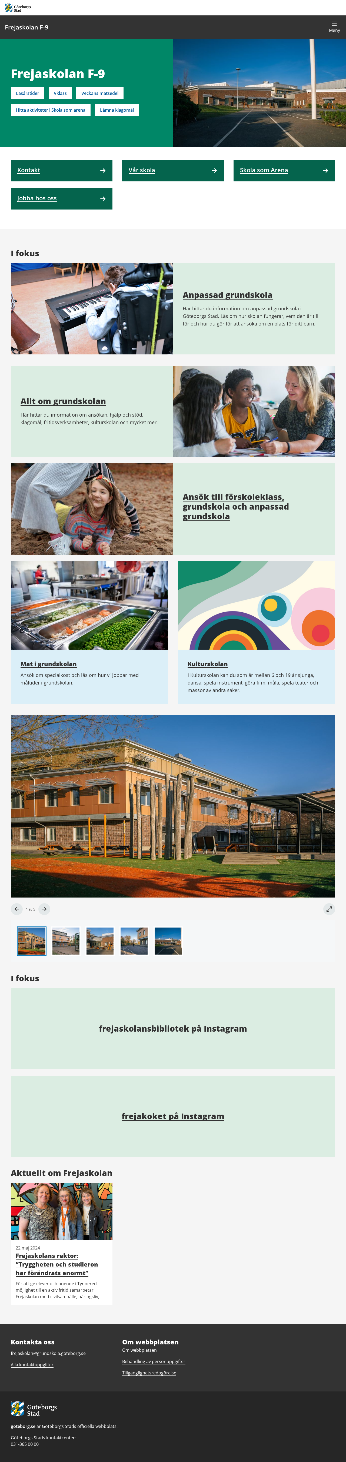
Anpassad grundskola (228, 294)
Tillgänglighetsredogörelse (149, 1373)
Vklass (60, 93)
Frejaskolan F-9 (26, 27)
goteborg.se (23, 1426)
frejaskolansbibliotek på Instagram (173, 1028)
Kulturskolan (208, 664)
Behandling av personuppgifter (153, 1361)
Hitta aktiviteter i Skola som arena (50, 110)
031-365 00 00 (25, 1444)
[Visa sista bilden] (17, 909)
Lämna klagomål (117, 110)
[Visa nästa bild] (44, 909)
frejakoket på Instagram (173, 1116)
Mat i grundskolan (49, 664)
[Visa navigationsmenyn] (334, 27)
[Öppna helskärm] (329, 909)
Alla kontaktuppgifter (32, 1365)
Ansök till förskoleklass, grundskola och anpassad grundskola (236, 506)
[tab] (31, 941)
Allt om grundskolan (63, 401)
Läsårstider (27, 93)
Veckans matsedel (99, 93)
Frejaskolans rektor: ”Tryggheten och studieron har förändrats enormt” (57, 1264)
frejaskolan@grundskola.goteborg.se (48, 1353)
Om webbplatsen (139, 1350)
